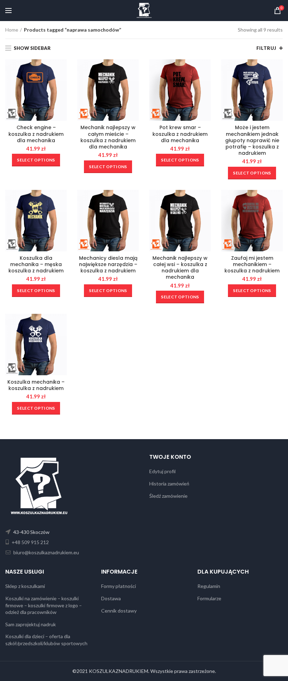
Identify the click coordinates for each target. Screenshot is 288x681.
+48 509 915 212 (30, 542)
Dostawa (111, 598)
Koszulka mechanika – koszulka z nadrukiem (36, 385)
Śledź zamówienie (168, 496)
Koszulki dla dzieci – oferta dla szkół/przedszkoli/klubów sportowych (46, 639)
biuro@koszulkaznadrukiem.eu (45, 552)
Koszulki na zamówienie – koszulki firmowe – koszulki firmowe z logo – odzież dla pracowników (43, 605)
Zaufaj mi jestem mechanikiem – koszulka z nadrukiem (252, 264)
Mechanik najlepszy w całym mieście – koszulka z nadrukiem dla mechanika (108, 137)
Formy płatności (118, 586)
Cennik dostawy (119, 611)
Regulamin (208, 586)
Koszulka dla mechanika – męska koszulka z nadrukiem (36, 264)
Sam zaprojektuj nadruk (30, 624)
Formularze (209, 598)
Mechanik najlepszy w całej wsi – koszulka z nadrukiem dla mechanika (180, 267)
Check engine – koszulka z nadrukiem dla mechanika (36, 134)
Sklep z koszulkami (25, 586)
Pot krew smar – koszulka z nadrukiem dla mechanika (180, 134)
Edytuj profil (162, 471)
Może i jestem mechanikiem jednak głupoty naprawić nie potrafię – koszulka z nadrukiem (252, 140)
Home (11, 30)
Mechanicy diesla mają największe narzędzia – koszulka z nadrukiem (108, 264)
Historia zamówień (169, 484)
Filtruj (266, 48)
